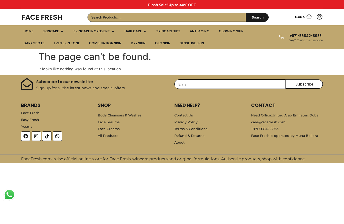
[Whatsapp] (57, 136)
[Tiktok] (46, 136)
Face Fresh (42, 17)
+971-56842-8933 (305, 35)
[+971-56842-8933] (281, 37)
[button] (53, 31)
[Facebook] (25, 136)
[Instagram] (36, 136)
